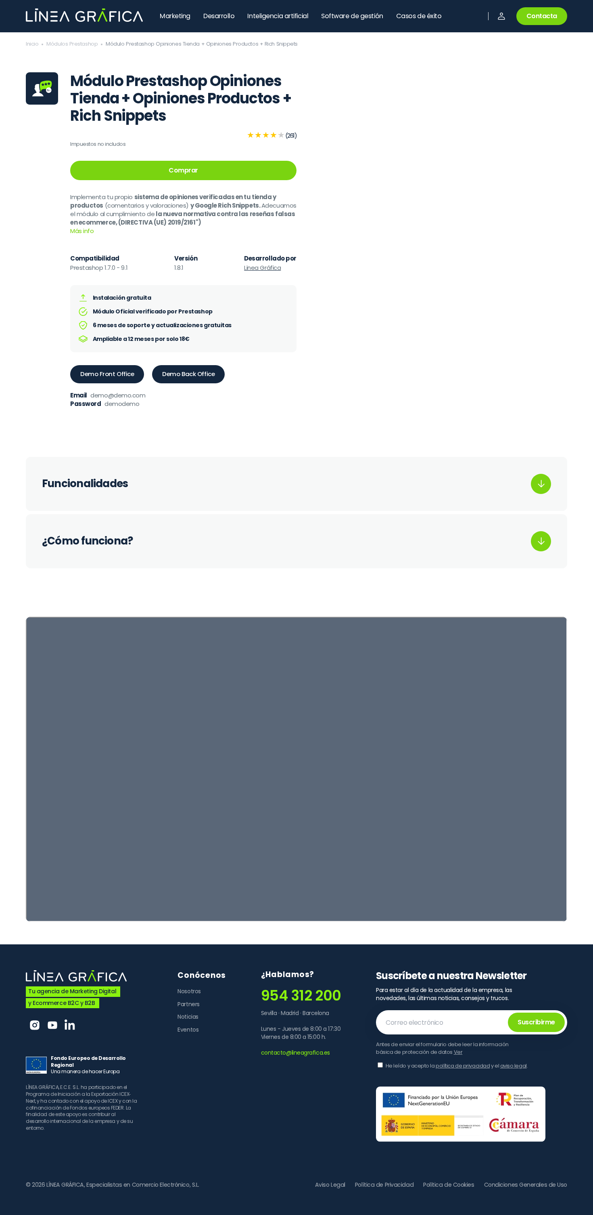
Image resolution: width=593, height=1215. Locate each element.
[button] (501, 16)
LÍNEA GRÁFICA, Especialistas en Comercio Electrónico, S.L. (122, 1185)
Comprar (183, 170)
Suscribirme (536, 1022)
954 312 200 (301, 995)
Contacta (541, 16)
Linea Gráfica (262, 267)
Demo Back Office (188, 374)
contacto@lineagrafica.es (295, 1053)
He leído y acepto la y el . (457, 1066)
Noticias (187, 1017)
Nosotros (188, 991)
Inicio (32, 44)
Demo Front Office (107, 374)
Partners (188, 1004)
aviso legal (513, 1066)
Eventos (187, 1030)
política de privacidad (463, 1066)
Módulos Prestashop (72, 44)
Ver (458, 1052)
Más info (82, 231)
